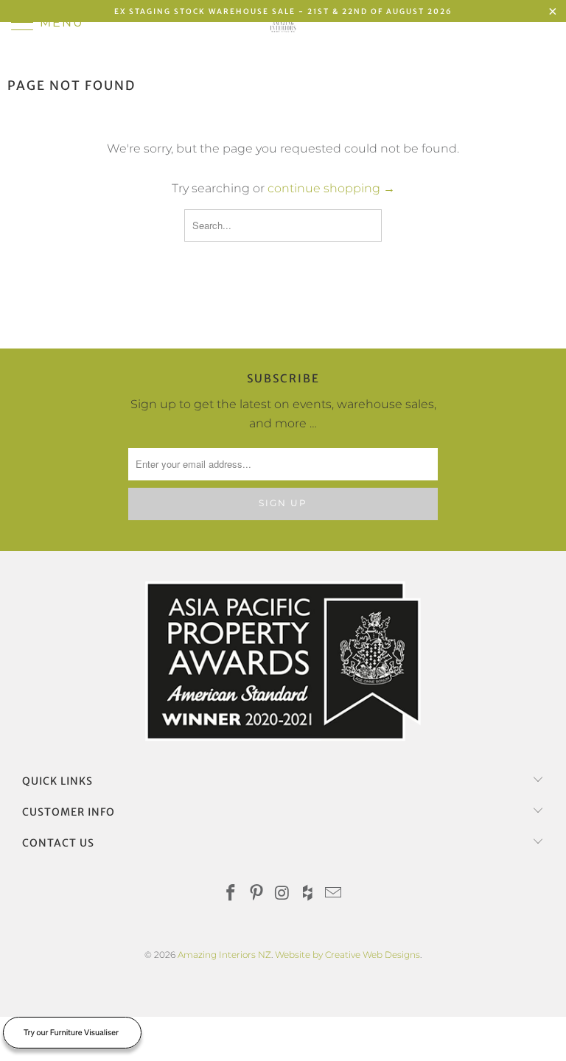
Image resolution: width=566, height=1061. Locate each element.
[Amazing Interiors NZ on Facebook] (231, 894)
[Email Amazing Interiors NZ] (334, 894)
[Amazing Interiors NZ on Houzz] (308, 894)
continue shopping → (331, 188)
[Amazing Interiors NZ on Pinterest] (256, 894)
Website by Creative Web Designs (347, 954)
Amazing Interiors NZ (224, 954)
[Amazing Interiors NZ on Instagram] (282, 894)
